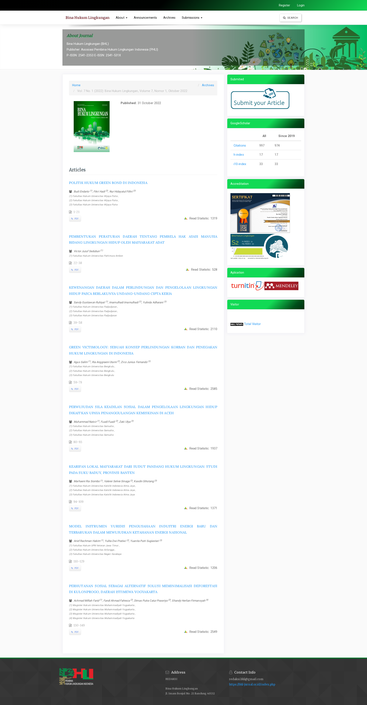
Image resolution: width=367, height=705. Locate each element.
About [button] (120, 17)
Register (284, 5)
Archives (169, 17)
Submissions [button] (191, 17)
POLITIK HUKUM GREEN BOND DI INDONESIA (108, 183)
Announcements (145, 17)
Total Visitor (252, 324)
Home (76, 85)
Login (301, 5)
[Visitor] (236, 324)
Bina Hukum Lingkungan (87, 18)
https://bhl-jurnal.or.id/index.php (252, 684)
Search (292, 17)
